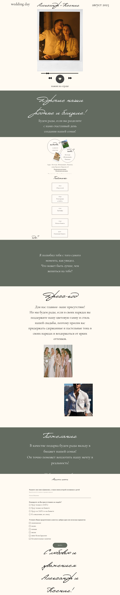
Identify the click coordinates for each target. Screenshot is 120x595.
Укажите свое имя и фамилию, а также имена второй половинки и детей (54, 490)
